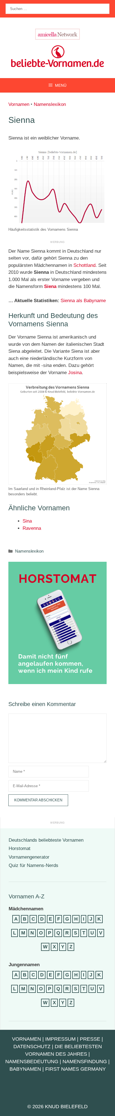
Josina (75, 372)
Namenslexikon (50, 104)
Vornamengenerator (29, 857)
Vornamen (18, 104)
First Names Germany (75, 1069)
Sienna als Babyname (83, 300)
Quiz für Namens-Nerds (33, 865)
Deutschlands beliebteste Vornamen (46, 840)
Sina (27, 521)
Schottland (84, 265)
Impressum (60, 1039)
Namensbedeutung (31, 1061)
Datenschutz (32, 1046)
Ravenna (32, 528)
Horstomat (19, 848)
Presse (90, 1039)
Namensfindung (85, 1061)
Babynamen (25, 1069)
